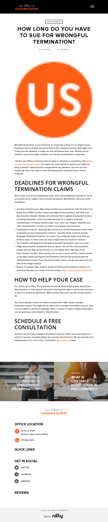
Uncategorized (54, 22)
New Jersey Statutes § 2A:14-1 (76, 270)
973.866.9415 (27, 440)
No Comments (63, 49)
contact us (64, 340)
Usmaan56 (46, 49)
